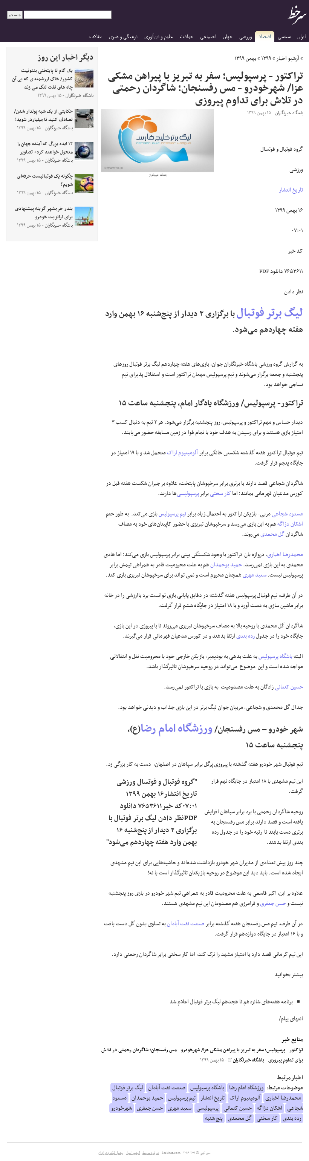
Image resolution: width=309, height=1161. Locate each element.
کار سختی (220, 493)
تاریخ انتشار (291, 190)
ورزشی (245, 36)
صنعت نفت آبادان (185, 924)
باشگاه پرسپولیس (275, 656)
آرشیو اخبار (287, 58)
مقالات (95, 36)
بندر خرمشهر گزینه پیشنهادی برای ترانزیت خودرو (44, 213)
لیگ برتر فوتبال (270, 313)
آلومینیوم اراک (182, 453)
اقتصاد (265, 36)
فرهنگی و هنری (123, 36)
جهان (228, 36)
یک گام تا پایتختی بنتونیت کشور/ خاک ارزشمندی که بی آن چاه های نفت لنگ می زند (42, 79)
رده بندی (245, 636)
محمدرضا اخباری (285, 555)
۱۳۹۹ (266, 58)
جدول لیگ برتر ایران (110, 1153)
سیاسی (284, 36)
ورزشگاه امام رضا (177, 728)
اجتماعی (208, 36)
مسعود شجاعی (287, 514)
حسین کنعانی (289, 687)
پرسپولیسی (188, 493)
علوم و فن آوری (158, 36)
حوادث (186, 36)
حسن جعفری (273, 903)
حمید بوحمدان (226, 565)
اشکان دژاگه (290, 524)
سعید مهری (254, 575)
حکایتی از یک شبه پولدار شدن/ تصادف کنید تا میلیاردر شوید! (43, 115)
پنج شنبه (214, 1118)
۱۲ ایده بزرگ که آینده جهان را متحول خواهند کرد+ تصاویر (45, 148)
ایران (301, 36)
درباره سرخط (150, 1153)
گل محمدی (272, 534)
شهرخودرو (121, 1108)
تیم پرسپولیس (172, 514)
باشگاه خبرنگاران (248, 1060)
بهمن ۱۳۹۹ (245, 58)
